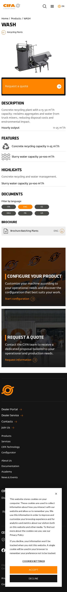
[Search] (44, 6)
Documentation (10, 466)
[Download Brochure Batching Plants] (33, 231)
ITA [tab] (8, 207)
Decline (33, 578)
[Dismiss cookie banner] (56, 494)
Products (16, 19)
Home (4, 19)
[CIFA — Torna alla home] (33, 393)
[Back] (33, 32)
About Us (6, 461)
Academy (6, 472)
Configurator (8, 453)
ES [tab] (42, 207)
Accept (33, 569)
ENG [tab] (25, 207)
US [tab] (41, 213)
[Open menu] (52, 6)
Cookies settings (33, 561)
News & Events (9, 477)
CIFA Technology (10, 447)
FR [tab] (25, 213)
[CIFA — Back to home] (12, 6)
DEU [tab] (9, 213)
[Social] (3, 550)
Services (6, 441)
